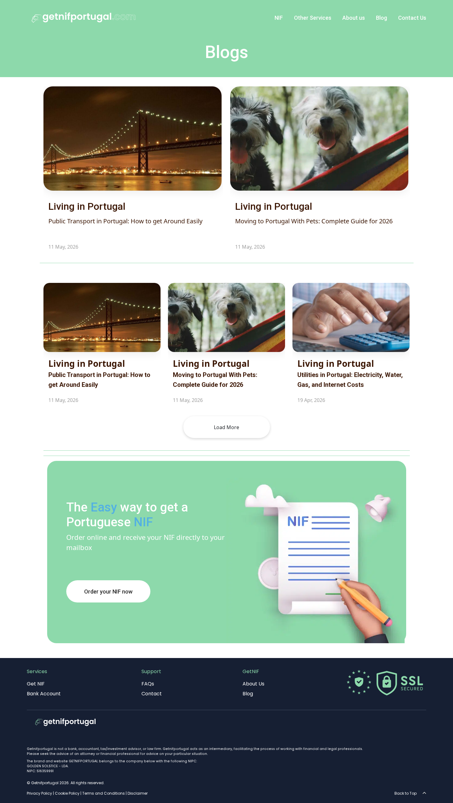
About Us (253, 683)
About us (353, 17)
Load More (226, 427)
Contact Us (412, 17)
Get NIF (36, 683)
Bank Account (44, 693)
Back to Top (406, 793)
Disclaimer (138, 793)
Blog (381, 17)
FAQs (147, 683)
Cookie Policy (67, 793)
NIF (279, 17)
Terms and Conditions (103, 793)
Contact (151, 693)
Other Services (312, 17)
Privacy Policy (39, 793)
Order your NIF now (108, 591)
